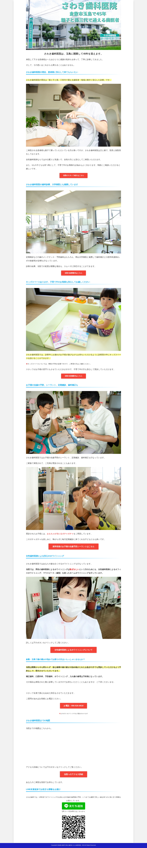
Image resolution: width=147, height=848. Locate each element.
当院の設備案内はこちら (73, 376)
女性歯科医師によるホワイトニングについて (73, 650)
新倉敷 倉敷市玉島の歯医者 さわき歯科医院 (69, 845)
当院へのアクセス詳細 (73, 774)
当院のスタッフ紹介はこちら (73, 175)
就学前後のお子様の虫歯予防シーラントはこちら (73, 546)
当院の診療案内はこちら (73, 273)
